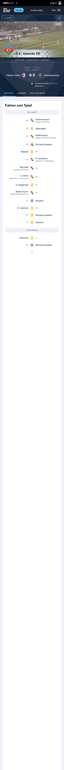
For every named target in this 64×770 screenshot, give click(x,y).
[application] (32, 39)
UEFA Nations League (6, 10)
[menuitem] (21, 10)
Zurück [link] (9, 17)
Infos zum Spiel (37, 93)
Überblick (9, 93)
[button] (55, 10)
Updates (21, 93)
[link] (19, 10)
